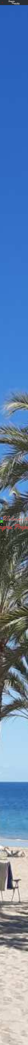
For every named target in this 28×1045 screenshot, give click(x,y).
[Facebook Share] (1, 518)
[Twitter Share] (1, 524)
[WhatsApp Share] (1, 521)
